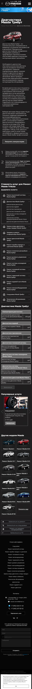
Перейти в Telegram (25, 9)
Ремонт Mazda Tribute (11, 25)
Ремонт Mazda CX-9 (23, 461)
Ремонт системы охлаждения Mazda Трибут (16, 264)
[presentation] (2, 412)
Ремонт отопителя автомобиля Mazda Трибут (17, 252)
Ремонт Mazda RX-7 (8, 488)
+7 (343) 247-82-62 (17, 608)
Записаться (8, 387)
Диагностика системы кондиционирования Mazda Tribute (17, 218)
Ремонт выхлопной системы (16, 549)
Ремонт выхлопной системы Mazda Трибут (16, 196)
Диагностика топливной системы (16, 211)
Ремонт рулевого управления (16, 563)
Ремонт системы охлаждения (16, 568)
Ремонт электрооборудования (16, 565)
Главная (3, 25)
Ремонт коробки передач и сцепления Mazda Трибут (16, 245)
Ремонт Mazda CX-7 (8, 461)
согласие (25, 654)
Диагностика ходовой (13, 207)
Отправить (16, 650)
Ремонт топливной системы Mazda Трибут (16, 270)
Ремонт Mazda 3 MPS (21, 474)
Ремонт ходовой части (16, 585)
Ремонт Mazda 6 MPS (21, 488)
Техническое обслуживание (16, 579)
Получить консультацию (14, 142)
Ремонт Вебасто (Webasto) (16, 576)
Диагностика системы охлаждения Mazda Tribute (16, 214)
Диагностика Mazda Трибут (16, 201)
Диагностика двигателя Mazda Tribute (17, 221)
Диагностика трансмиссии (14, 209)
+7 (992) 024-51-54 (17, 606)
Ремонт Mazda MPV (23, 502)
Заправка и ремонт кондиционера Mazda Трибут (16, 233)
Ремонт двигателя (16, 587)
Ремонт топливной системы (16, 554)
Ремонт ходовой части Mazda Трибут (16, 282)
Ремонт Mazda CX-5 (23, 449)
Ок (16, 686)
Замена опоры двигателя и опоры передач (16, 574)
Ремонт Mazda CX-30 (9, 474)
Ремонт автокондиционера (16, 557)
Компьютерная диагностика (15, 204)
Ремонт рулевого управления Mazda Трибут (16, 258)
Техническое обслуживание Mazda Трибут (16, 300)
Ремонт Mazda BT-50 (8, 514)
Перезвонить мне (16, 613)
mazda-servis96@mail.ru (17, 601)
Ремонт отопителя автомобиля (16, 571)
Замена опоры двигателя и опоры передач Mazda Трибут (16, 227)
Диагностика (16, 582)
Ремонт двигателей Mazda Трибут (15, 239)
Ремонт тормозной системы (16, 560)
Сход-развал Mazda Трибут (15, 294)
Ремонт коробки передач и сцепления (16, 552)
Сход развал (10, 411)
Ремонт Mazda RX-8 (8, 502)
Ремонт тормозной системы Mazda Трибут (16, 276)
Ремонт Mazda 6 (8, 449)
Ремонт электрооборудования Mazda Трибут (17, 288)
